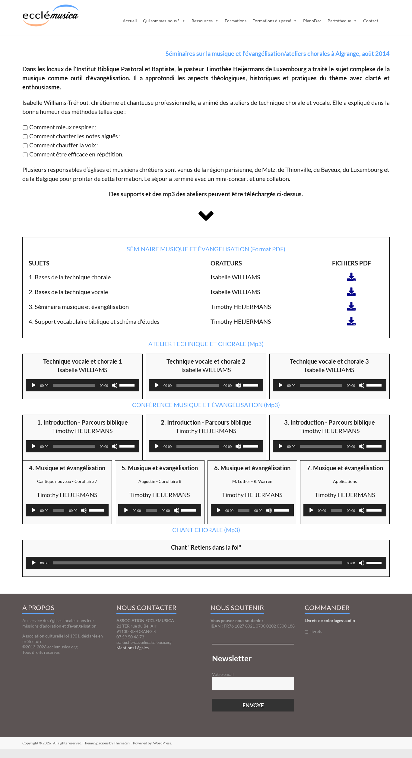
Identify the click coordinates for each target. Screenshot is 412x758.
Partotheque (339, 20)
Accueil (130, 20)
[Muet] (115, 385)
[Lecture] (33, 385)
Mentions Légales (132, 647)
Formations (235, 20)
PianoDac (312, 20)
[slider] (127, 384)
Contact (370, 20)
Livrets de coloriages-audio (330, 620)
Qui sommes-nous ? (161, 20)
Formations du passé (271, 20)
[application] (82, 385)
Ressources (202, 20)
